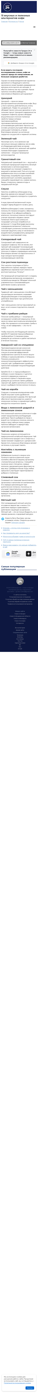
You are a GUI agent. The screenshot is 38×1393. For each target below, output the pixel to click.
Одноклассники (20, 643)
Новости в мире (20, 621)
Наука (21, 21)
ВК (20, 645)
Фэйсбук (20, 637)
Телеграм (20, 635)
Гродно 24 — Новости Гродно (20, 581)
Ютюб (20, 649)
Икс (20, 647)
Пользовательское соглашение (20, 597)
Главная (4, 21)
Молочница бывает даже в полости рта (19, 537)
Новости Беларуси (20, 618)
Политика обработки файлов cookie (20, 601)
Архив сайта (20, 630)
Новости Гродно (20, 614)
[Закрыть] (34, 50)
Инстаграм (20, 639)
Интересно (13, 21)
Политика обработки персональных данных (19, 599)
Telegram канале (18, 523)
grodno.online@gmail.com (24, 591)
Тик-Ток (20, 641)
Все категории (20, 627)
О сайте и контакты (20, 594)
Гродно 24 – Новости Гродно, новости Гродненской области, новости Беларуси (7, 7)
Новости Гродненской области (20, 616)
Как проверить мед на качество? (16, 533)
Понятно (30, 1388)
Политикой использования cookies (17, 1383)
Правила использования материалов (20, 604)
